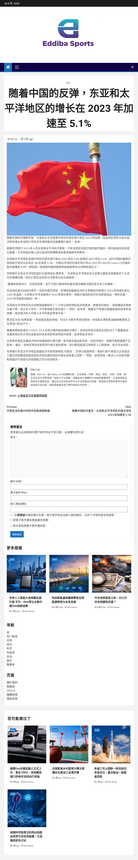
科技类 (11, 652)
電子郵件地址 (19, 492)
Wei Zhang (29, 611)
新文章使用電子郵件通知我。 (30, 525)
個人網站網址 (18, 503)
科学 (9, 648)
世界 (9, 640)
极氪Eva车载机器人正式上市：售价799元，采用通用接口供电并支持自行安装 (26, 772)
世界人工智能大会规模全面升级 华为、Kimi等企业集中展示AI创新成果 (25, 602)
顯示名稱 (16, 481)
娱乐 (9, 660)
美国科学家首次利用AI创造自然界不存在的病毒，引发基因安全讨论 (26, 836)
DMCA (11, 690)
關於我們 (12, 682)
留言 (13, 437)
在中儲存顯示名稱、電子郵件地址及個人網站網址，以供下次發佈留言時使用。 (65, 515)
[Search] (132, 67)
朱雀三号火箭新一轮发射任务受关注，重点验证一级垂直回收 (110, 772)
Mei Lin (14, 139)
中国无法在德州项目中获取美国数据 (28, 408)
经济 (68, 83)
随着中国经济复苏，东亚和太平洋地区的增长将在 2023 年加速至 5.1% (101, 410)
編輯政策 (12, 694)
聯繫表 (11, 664)
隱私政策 (12, 698)
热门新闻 (12, 636)
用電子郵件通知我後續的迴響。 (32, 520)
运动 (9, 656)
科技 (13, 730)
